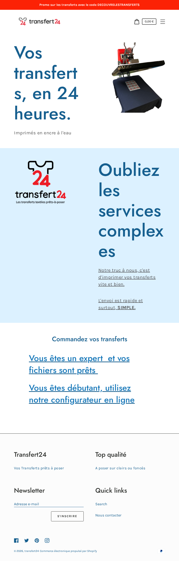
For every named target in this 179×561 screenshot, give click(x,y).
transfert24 (31, 551)
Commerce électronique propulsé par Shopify (68, 551)
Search (101, 504)
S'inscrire (67, 516)
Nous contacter (108, 515)
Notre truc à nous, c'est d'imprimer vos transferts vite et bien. (127, 277)
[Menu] (163, 22)
